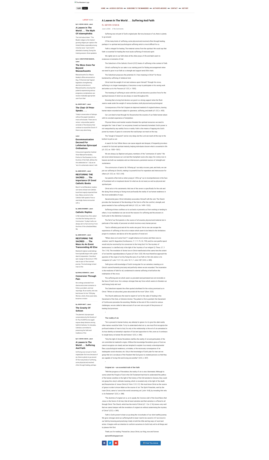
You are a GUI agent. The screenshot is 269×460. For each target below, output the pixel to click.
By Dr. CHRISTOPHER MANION (85, 59)
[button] (104, 443)
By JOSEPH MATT (81, 104)
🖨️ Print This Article (150, 443)
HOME (103, 8)
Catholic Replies (84, 212)
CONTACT (174, 8)
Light (79, 8)
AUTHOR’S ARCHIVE (160, 8)
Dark (85, 8)
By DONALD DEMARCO (82, 272)
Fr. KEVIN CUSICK (110, 25)
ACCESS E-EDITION (116, 8)
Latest (91, 24)
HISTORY (185, 8)
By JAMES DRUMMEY (82, 209)
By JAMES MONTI (81, 171)
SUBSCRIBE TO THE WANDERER (138, 8)
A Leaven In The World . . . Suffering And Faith (85, 345)
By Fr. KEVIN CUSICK (82, 24)
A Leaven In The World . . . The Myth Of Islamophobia (85, 31)
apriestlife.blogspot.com (114, 436)
